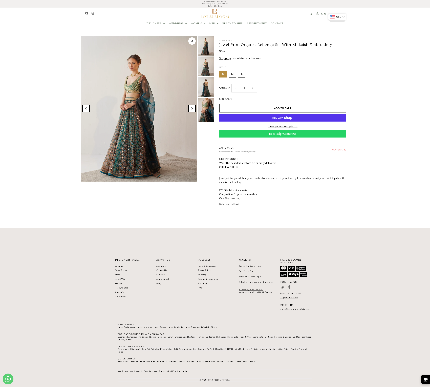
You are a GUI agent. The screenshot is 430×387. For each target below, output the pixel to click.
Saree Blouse (121, 270)
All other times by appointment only (256, 282)
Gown (170, 337)
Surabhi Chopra (298, 349)
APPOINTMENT (257, 23)
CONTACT (277, 23)
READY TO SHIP (232, 23)
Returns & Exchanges (208, 279)
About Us (161, 266)
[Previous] (86, 108)
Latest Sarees (160, 327)
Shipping (225, 58)
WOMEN (196, 23)
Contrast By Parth (206, 349)
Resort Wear (245, 337)
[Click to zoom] (192, 41)
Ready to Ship (121, 287)
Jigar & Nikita (252, 349)
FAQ (200, 287)
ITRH (230, 349)
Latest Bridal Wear (126, 327)
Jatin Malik (239, 349)
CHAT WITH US (339, 150)
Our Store (160, 274)
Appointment (162, 279)
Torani (121, 352)
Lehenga (119, 266)
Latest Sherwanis (193, 327)
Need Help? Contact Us (282, 134)
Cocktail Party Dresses (245, 361)
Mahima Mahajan (268, 349)
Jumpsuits (258, 337)
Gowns (181, 361)
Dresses (162, 337)
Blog (158, 283)
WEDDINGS (176, 23)
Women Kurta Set (225, 361)
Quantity (224, 87)
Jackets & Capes (283, 337)
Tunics (201, 337)
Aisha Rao (191, 349)
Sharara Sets (181, 337)
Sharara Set (209, 361)
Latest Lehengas (144, 327)
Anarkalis (119, 292)
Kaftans (192, 337)
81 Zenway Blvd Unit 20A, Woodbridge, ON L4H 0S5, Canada (255, 291)
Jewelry (118, 283)
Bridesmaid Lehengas (216, 337)
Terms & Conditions (207, 266)
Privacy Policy (204, 270)
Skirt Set (190, 361)
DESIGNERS (153, 23)
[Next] (192, 108)
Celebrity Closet (209, 327)
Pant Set (134, 361)
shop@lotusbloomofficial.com (295, 309)
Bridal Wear (120, 279)
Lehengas (122, 337)
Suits (153, 349)
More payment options (282, 126)
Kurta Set (146, 349)
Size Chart (225, 99)
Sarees (153, 337)
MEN (212, 23)
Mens (117, 274)
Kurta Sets (143, 337)
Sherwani (135, 349)
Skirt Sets (269, 337)
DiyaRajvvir (221, 349)
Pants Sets (233, 337)
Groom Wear (121, 296)
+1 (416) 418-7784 (289, 297)
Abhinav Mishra (164, 349)
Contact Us (161, 270)
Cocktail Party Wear (302, 337)
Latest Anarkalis (175, 327)
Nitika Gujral (283, 349)
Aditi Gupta (179, 349)
